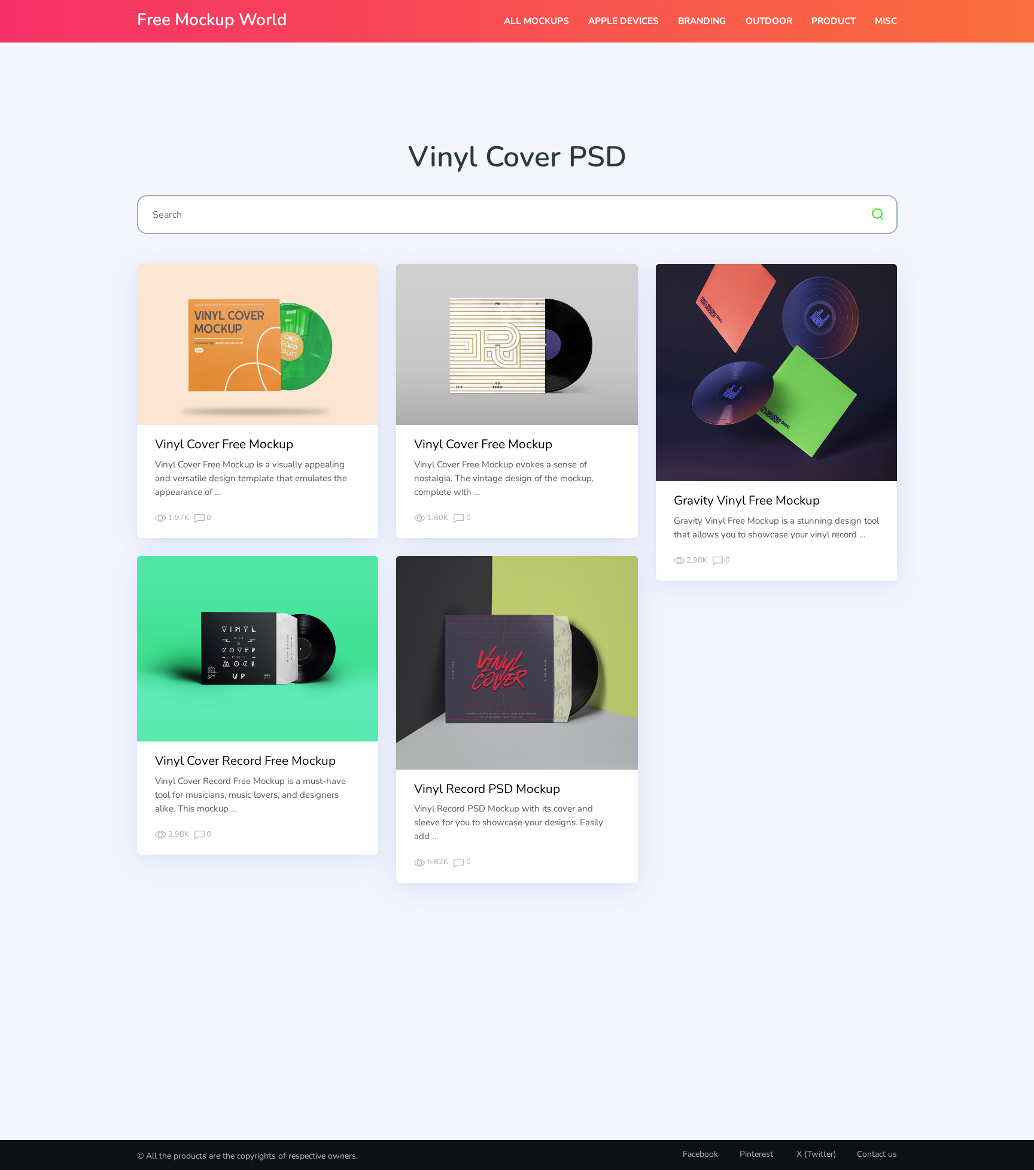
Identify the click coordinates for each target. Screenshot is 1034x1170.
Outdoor (769, 21)
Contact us (877, 1154)
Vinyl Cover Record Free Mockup (245, 760)
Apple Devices (623, 21)
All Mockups (536, 21)
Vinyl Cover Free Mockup (224, 444)
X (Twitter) (815, 1154)
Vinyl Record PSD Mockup (487, 788)
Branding (702, 21)
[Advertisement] (517, 96)
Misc (886, 21)
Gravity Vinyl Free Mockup (747, 500)
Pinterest (756, 1154)
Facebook (700, 1154)
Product (833, 21)
